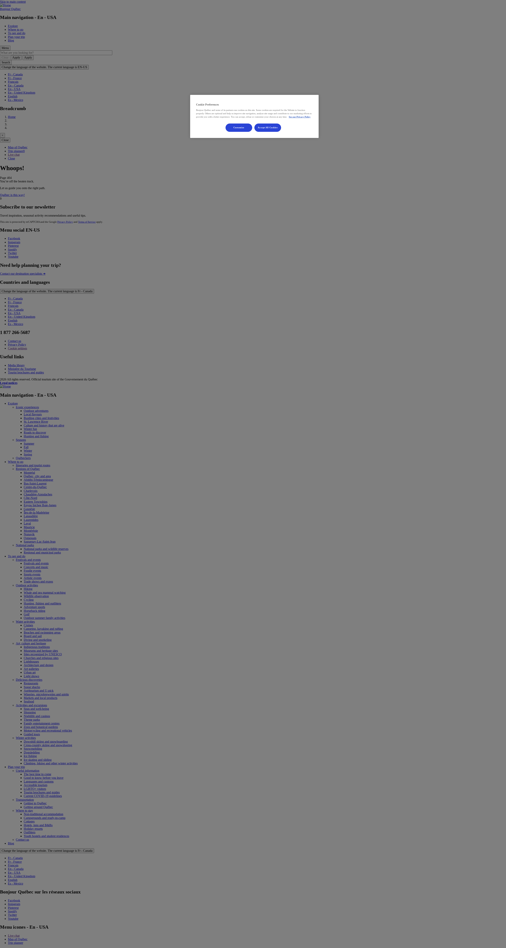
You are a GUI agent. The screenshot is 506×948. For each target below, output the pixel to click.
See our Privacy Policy (300, 117)
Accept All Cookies (268, 127)
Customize (238, 127)
